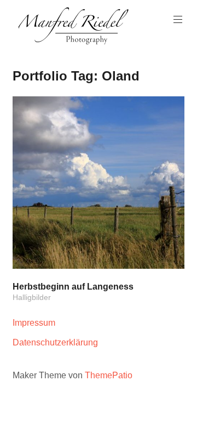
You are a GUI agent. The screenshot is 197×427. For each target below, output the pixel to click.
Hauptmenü (177, 19)
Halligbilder (32, 297)
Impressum (34, 322)
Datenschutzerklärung (55, 342)
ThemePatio (108, 375)
